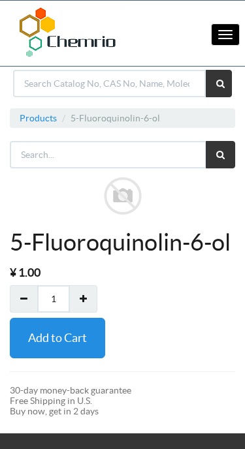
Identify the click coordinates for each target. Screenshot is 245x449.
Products (38, 118)
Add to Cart (57, 338)
